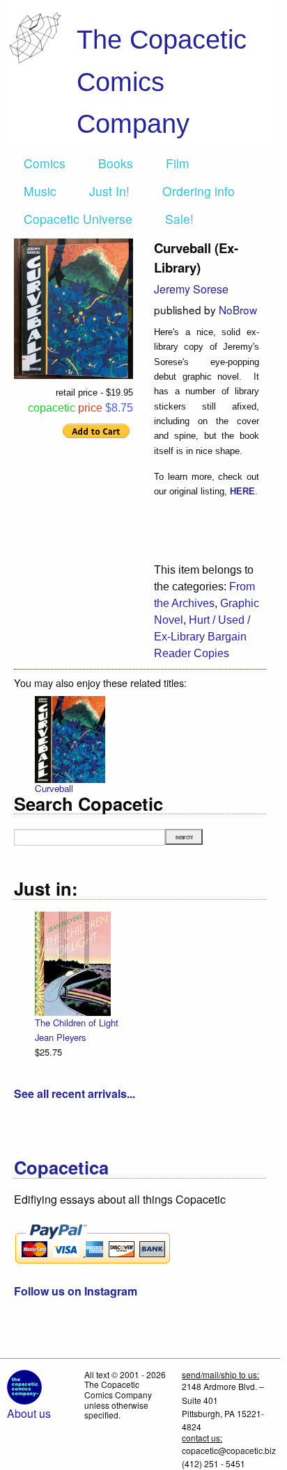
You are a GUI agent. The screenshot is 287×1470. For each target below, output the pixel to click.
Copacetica (61, 1167)
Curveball (54, 788)
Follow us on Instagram (75, 1291)
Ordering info (198, 191)
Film (177, 163)
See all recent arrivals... (74, 1093)
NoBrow (238, 309)
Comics (44, 163)
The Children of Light (76, 1022)
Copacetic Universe (78, 218)
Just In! (109, 191)
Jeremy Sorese (191, 289)
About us (29, 1413)
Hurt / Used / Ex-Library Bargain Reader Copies (202, 636)
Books (115, 163)
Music (40, 191)
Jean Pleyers (60, 1037)
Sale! (179, 218)
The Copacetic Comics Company (162, 81)
